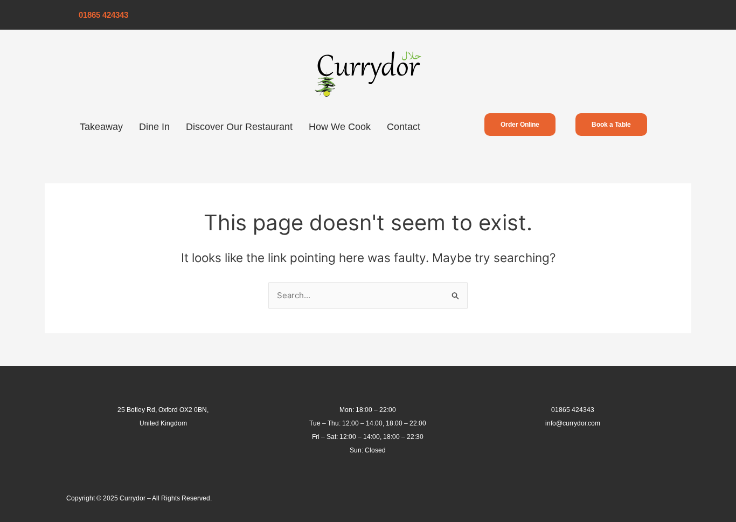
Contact (403, 126)
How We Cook (340, 126)
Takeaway (101, 126)
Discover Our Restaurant (239, 126)
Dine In (154, 126)
